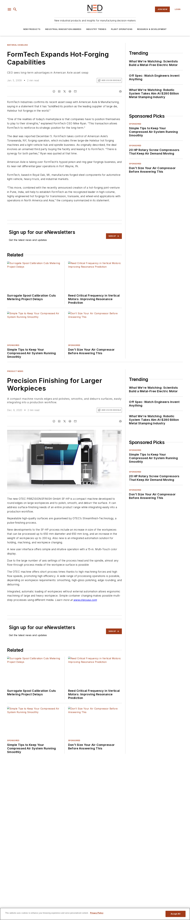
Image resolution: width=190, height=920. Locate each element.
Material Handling (17, 45)
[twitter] (64, 91)
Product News (15, 371)
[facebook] (53, 91)
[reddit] (69, 91)
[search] (15, 9)
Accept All (175, 914)
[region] (95, 914)
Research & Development (152, 29)
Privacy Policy (96, 913)
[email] (75, 91)
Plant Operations (121, 29)
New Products (31, 29)
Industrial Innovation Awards (63, 29)
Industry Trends (96, 29)
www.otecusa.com (85, 599)
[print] (120, 91)
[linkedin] (59, 91)
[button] (9, 9)
